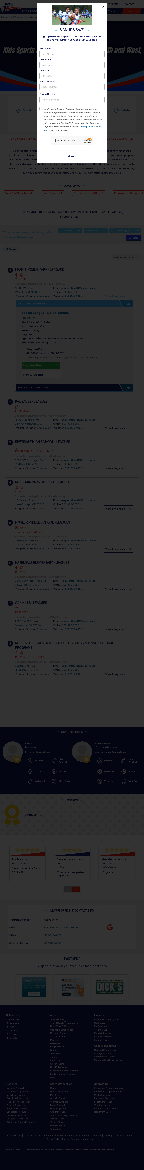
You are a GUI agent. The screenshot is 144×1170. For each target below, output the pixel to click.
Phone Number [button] (47, 94)
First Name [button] (45, 48)
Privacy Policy (87, 126)
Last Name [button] (45, 59)
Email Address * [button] (47, 81)
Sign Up (72, 156)
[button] (74, 119)
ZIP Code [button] (44, 70)
